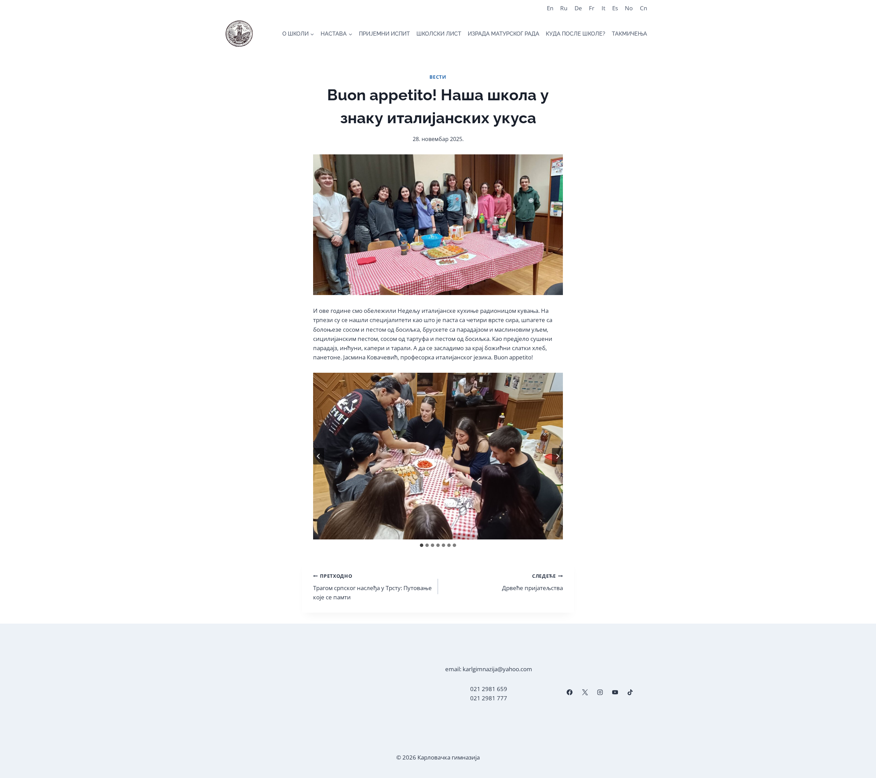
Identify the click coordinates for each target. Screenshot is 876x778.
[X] (585, 692)
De (578, 8)
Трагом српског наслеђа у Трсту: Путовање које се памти (372, 587)
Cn (643, 8)
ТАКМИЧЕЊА (629, 33)
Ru (563, 8)
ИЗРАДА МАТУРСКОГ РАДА (503, 33)
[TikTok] (630, 692)
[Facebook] (570, 692)
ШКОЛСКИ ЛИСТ (438, 33)
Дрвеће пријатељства (532, 582)
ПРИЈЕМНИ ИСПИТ (384, 33)
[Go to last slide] (318, 456)
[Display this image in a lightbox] (438, 456)
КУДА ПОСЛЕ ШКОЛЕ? (575, 33)
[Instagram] (600, 692)
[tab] (421, 545)
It (603, 8)
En (550, 8)
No (629, 8)
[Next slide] (557, 456)
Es (615, 8)
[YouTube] (615, 692)
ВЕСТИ (438, 77)
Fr (591, 8)
